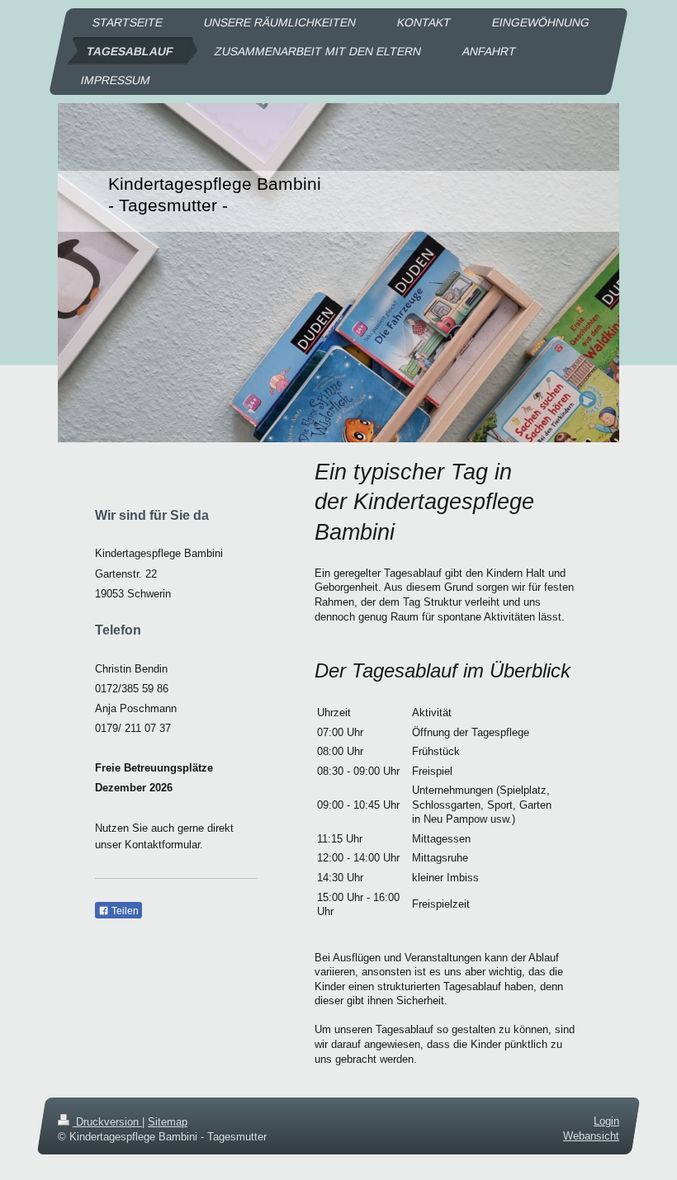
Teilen (124, 911)
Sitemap (167, 1122)
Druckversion (107, 1122)
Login (606, 1121)
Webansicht (591, 1136)
